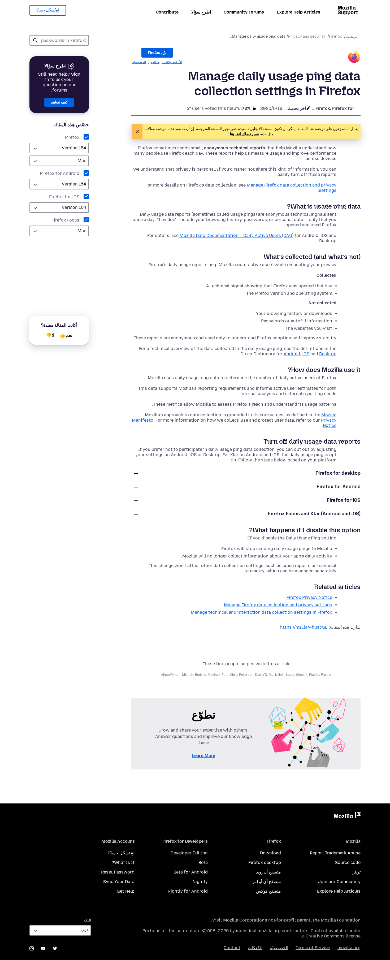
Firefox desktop (264, 862)
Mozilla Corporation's (245, 920)
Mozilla (347, 816)
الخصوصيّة (139, 62)
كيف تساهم (59, 102)
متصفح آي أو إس (266, 881)
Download (270, 852)
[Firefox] (354, 57)
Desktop (327, 353)
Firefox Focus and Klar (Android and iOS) (314, 514)
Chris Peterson (241, 675)
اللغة (87, 920)
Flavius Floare (320, 675)
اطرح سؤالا (201, 12)
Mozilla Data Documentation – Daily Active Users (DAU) (236, 235)
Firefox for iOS (64, 196)
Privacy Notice (328, 423)
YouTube (43, 948)
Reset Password (118, 872)
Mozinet (214, 675)
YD (265, 675)
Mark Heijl (276, 675)
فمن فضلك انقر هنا (244, 134)
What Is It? (123, 862)
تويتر (357, 872)
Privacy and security (306, 36)
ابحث (35, 40)
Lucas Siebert (296, 675)
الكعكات (255, 947)
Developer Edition (189, 852)
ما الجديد (153, 62)
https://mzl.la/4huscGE (304, 627)
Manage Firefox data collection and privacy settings (278, 604)
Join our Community (339, 881)
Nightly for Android (188, 891)
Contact (232, 947)
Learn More (203, 755)
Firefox (335, 36)
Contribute (167, 12)
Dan (258, 675)
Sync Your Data (119, 881)
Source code (348, 862)
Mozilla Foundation (341, 920)
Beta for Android (191, 872)
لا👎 (50, 335)
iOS (305, 353)
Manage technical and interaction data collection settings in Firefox (261, 612)
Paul (225, 675)
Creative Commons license (333, 936)
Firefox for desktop (338, 473)
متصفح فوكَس (268, 891)
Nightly (200, 881)
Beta (203, 862)
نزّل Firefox (157, 52)
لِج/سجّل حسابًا (47, 10)
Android (292, 353)
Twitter (55, 948)
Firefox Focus (65, 220)
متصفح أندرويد (268, 872)
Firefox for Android (59, 173)
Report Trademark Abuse (335, 852)
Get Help (126, 891)
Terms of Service (313, 947)
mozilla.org (349, 947)
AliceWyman (170, 675)
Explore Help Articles (298, 12)
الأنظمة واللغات (172, 62)
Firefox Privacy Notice (309, 597)
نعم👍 (66, 335)
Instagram (31, 948)
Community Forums (244, 12)
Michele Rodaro (194, 675)
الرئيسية (352, 36)
